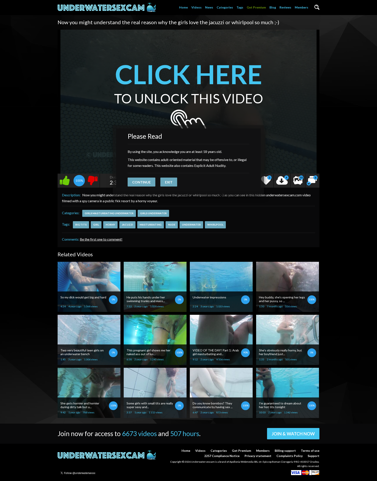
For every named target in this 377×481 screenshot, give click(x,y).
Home (183, 7)
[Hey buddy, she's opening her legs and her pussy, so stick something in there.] (287, 310)
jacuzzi (127, 224)
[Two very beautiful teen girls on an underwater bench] (89, 363)
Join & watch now (293, 433)
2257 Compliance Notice (222, 456)
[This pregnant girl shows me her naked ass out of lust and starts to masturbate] (155, 363)
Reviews (285, 7)
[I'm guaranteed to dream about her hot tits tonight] (287, 416)
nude (171, 224)
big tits (81, 224)
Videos (196, 7)
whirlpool (215, 224)
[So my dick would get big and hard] (89, 310)
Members (301, 7)
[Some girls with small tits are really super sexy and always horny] (155, 416)
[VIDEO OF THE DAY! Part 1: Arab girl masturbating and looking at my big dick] (221, 363)
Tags (239, 7)
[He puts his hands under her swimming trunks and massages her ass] (155, 310)
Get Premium (256, 7)
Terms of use (310, 450)
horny (110, 224)
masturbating (150, 224)
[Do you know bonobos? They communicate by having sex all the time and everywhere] (221, 416)
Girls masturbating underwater (109, 213)
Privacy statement (258, 456)
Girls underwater (153, 213)
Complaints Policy (289, 456)
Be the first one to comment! (101, 239)
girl (96, 224)
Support (313, 456)
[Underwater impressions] (221, 310)
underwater (191, 224)
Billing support (285, 450)
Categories (225, 7)
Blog (272, 7)
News (209, 7)
